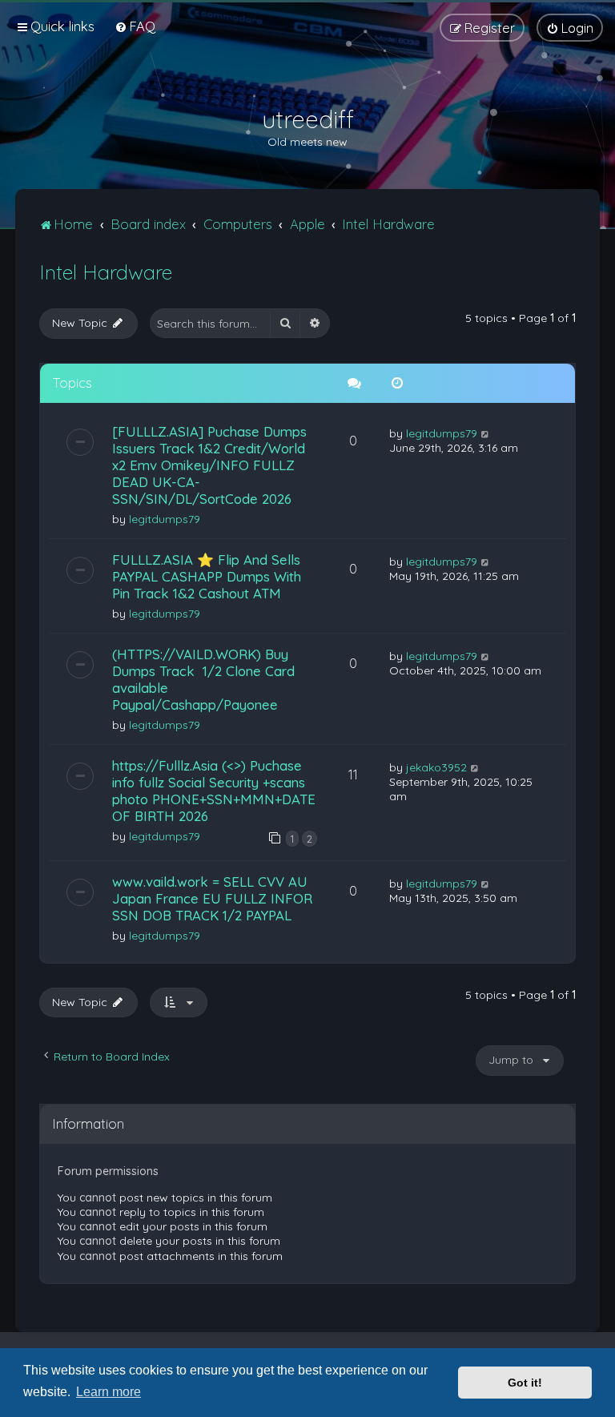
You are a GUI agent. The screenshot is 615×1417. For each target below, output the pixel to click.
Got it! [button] (525, 1382)
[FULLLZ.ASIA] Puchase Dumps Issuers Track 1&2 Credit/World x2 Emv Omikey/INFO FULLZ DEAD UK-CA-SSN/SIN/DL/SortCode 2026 (209, 465)
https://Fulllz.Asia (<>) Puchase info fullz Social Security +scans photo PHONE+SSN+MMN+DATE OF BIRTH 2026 (214, 790)
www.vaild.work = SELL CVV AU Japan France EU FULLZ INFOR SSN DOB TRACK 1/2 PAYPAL (212, 898)
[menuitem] (135, 26)
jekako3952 (436, 767)
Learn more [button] (108, 1392)
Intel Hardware (105, 272)
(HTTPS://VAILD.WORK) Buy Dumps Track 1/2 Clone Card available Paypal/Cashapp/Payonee (203, 679)
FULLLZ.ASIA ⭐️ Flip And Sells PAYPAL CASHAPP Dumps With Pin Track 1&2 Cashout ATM (206, 576)
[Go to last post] (485, 433)
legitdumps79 (164, 519)
